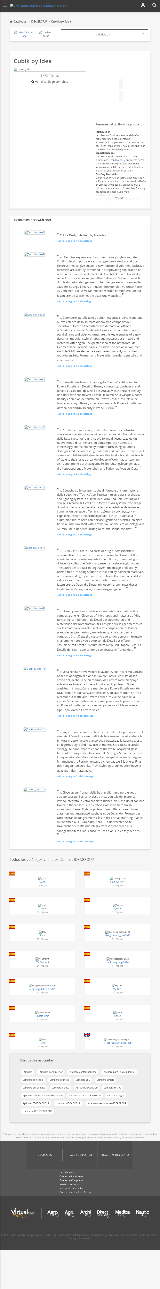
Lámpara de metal (59, 1079)
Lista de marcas (68, 1172)
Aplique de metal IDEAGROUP (85, 1095)
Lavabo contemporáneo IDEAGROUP (106, 1103)
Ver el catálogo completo (51, 81)
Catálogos (102, 34)
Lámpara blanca (60, 1087)
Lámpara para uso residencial (119, 1072)
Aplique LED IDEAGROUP (36, 1103)
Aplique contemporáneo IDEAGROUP (43, 1095)
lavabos (119, 160)
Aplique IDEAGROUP (87, 1087)
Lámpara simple (105, 1079)
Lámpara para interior (51, 1072)
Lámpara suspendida (34, 1087)
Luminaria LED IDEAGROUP (37, 1111)
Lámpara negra (115, 1095)
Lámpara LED (83, 1079)
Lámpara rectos (112, 1087)
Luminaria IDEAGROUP (68, 1103)
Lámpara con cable (33, 1079)
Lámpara (27, 1072)
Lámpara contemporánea (83, 1072)
